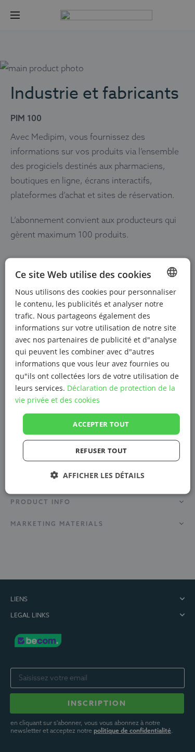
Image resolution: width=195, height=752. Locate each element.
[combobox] (172, 272)
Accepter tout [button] (101, 423)
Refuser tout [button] (101, 450)
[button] (97, 475)
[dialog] (97, 376)
